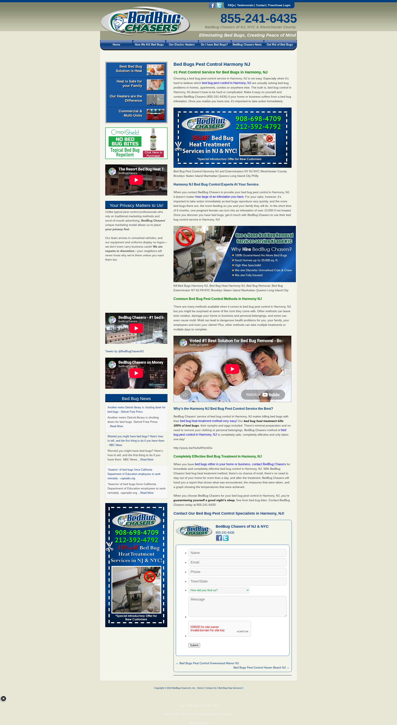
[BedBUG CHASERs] (145, 35)
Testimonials (245, 5)
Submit (194, 645)
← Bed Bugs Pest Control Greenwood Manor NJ (207, 663)
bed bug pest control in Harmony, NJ (227, 83)
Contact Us (210, 688)
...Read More (145, 430)
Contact (261, 5)
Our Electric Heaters (182, 44)
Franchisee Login (279, 5)
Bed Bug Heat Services (230, 688)
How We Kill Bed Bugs (149, 44)
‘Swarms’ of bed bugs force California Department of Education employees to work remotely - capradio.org (134, 445)
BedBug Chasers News (247, 44)
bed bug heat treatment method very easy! (209, 421)
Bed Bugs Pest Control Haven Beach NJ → (261, 667)
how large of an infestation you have (219, 196)
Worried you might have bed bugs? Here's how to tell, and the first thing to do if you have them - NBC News (136, 412)
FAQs (231, 5)
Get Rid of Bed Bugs (280, 44)
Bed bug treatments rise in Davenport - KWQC (135, 474)
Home (116, 44)
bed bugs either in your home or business (222, 464)
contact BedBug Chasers (269, 464)
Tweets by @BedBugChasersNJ (124, 351)
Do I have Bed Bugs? (214, 44)
